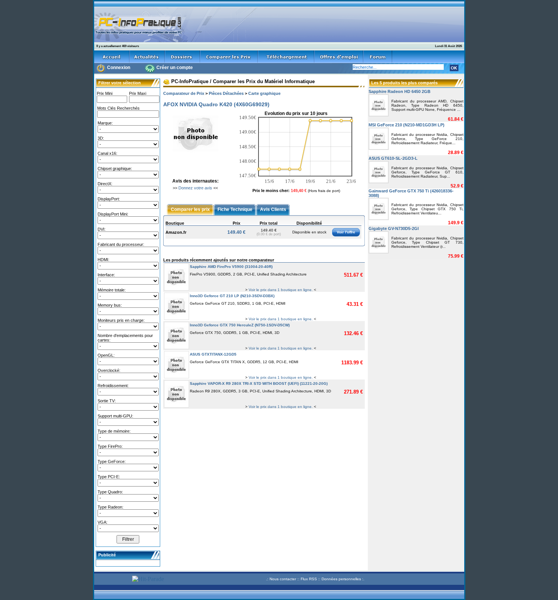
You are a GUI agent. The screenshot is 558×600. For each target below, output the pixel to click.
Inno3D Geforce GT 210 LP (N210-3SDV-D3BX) (232, 296)
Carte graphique (264, 93)
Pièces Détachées (226, 93)
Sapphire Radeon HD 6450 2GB (399, 91)
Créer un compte (174, 67)
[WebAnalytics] (112, 580)
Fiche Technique (235, 209)
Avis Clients (273, 209)
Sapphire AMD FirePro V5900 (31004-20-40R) (231, 267)
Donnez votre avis (195, 188)
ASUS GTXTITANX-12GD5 (213, 354)
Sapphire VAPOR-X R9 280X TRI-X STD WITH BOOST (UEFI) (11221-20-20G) (259, 383)
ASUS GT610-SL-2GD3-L (393, 158)
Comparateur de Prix (183, 93)
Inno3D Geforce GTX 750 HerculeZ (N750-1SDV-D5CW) (240, 325)
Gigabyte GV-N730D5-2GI (394, 228)
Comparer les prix (190, 209)
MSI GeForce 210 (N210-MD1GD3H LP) (407, 125)
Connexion (118, 67)
